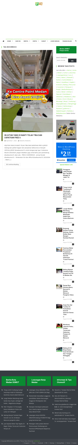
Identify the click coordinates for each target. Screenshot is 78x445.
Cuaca (58, 92)
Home (9, 41)
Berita (26, 41)
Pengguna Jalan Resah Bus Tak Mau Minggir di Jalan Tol (67, 173)
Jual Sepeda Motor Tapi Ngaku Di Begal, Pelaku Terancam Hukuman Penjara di (14, 426)
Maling (65, 85)
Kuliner (58, 80)
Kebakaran (67, 97)
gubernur (66, 108)
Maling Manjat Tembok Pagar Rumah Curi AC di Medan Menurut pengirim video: (13, 417)
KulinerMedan (67, 80)
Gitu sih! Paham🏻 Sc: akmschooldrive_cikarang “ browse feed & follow (63, 398)
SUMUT (43, 41)
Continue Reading (13, 164)
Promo (59, 99)
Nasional (59, 108)
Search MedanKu (61, 57)
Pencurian (72, 85)
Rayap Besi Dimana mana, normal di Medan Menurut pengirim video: (68, 290)
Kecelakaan (66, 94)
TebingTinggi (72, 104)
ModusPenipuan (67, 89)
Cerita (35, 41)
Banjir (63, 92)
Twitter (34, 443)
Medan (59, 73)
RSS (46, 443)
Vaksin (63, 77)
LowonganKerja (62, 75)
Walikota (70, 111)
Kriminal (59, 85)
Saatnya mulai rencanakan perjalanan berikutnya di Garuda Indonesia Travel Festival (68, 253)
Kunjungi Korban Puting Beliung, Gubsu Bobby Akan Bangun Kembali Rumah (68, 233)
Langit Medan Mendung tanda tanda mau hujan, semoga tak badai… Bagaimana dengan (13, 400)
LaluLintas (72, 73)
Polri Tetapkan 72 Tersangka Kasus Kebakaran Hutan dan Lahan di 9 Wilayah (13, 409)
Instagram (27, 443)
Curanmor (60, 87)
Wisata (69, 99)
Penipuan (68, 87)
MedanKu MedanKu (25, 141)
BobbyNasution (61, 113)
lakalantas (59, 97)
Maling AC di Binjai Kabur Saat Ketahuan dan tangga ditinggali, (68, 351)
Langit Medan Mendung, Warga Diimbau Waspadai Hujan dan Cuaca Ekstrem (68, 213)
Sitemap (52, 443)
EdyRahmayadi (61, 111)
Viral (64, 99)
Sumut (65, 73)
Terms (68, 443)
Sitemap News (60, 443)
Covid (58, 77)
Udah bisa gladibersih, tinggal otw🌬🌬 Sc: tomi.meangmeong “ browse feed (65, 406)
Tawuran (59, 94)
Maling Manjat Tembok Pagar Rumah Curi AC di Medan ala (68, 272)
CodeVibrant (36, 441)
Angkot (72, 82)
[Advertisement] (39, 24)
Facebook (40, 443)
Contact (74, 443)
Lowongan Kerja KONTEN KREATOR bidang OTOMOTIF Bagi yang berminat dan (39, 417)
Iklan (74, 97)
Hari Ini (18, 41)
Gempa (69, 92)
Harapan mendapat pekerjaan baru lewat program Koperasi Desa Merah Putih (38, 409)
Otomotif (69, 77)
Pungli (58, 89)
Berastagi (59, 101)
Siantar (59, 106)
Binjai (65, 101)
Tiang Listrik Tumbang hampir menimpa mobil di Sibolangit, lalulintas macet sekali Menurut (14, 392)
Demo (58, 82)
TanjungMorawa (61, 104)
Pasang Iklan (67, 41)
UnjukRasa (64, 82)
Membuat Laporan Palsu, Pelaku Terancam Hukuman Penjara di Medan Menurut (68, 331)
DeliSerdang (67, 106)
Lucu (70, 75)
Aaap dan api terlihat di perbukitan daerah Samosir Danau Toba (68, 309)
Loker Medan (55, 41)
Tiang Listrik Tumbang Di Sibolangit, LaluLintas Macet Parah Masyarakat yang (67, 193)
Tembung (72, 101)
